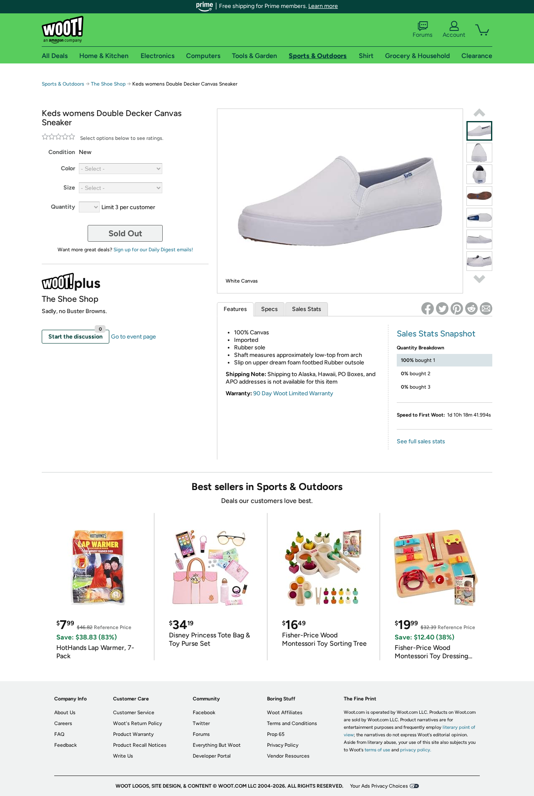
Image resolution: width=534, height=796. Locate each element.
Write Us (123, 756)
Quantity (63, 206)
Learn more (323, 6)
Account (454, 34)
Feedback (65, 745)
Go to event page (133, 336)
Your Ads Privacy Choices (379, 786)
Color (68, 168)
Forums (423, 34)
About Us (65, 712)
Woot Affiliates (284, 712)
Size (69, 187)
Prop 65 (276, 734)
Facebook (204, 712)
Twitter (201, 723)
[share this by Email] (486, 308)
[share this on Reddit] (471, 308)
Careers (63, 723)
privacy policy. (415, 750)
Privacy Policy (282, 745)
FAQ (59, 734)
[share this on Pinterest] (457, 308)
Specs (269, 309)
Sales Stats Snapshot (436, 334)
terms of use (377, 750)
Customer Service (133, 712)
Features (235, 309)
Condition (61, 152)
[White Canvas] (479, 131)
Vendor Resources (288, 756)
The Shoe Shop (108, 84)
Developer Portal (212, 756)
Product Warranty (133, 734)
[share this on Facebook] (427, 308)
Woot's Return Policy (137, 723)
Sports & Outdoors (63, 84)
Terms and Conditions (292, 723)
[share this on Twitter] (442, 308)
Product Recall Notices (139, 745)
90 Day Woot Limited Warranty (293, 393)
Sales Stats (306, 309)
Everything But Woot (217, 745)
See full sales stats (421, 441)
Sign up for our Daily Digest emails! (153, 250)
